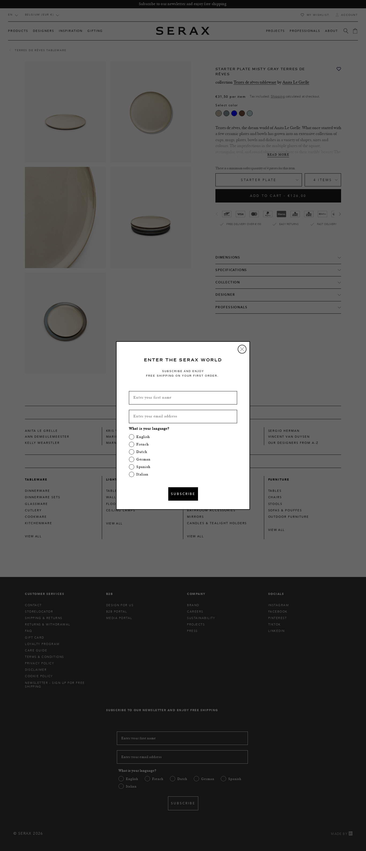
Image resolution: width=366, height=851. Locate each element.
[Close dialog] (242, 349)
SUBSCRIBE (183, 493)
